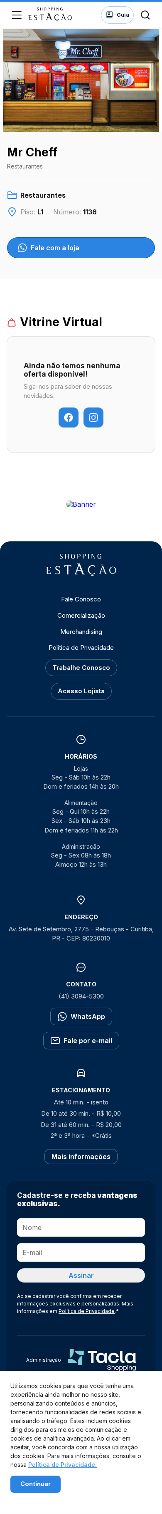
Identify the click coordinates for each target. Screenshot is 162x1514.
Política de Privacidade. (62, 1464)
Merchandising (81, 632)
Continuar (35, 1483)
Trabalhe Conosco (81, 667)
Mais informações (81, 1156)
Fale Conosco (81, 599)
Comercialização (81, 615)
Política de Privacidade (81, 647)
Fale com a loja (55, 248)
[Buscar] (145, 15)
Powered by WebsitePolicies (45, 1498)
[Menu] (17, 15)
